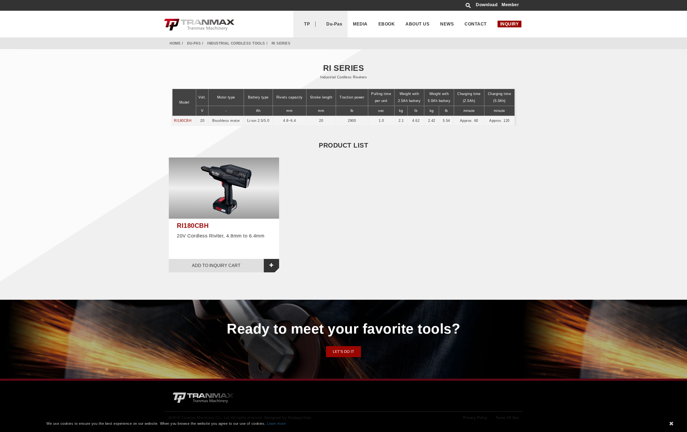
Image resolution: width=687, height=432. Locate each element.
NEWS (447, 24)
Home (175, 43)
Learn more (276, 424)
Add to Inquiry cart (216, 265)
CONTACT (476, 24)
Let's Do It (343, 351)
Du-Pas (334, 24)
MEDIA (360, 24)
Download (487, 4)
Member (510, 4)
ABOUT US (417, 24)
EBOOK (386, 24)
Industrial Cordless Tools (236, 43)
